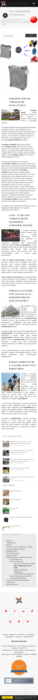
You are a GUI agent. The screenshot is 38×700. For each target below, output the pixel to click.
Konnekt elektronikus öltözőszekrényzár (21, 517)
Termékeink (30, 634)
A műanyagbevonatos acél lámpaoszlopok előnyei (22, 478)
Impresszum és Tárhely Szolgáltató (12, 654)
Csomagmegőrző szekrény (18, 578)
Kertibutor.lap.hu (7, 650)
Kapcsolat (18, 637)
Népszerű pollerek (11, 555)
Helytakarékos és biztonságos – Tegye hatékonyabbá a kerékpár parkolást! (21, 442)
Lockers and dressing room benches (21, 576)
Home (3, 19)
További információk (27, 698)
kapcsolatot (10, 429)
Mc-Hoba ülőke (14, 508)
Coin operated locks (16, 559)
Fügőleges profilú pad (16, 491)
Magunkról (12, 634)
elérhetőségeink (20, 352)
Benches (9, 541)
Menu (5, 15)
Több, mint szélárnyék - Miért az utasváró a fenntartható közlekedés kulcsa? (22, 460)
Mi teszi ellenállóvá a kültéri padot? (20, 468)
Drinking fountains (11, 551)
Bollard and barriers (12, 584)
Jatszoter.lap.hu (19, 652)
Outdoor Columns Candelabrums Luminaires (19, 547)
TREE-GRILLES (10, 582)
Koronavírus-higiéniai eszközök (15, 549)
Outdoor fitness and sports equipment (17, 580)
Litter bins (9, 545)
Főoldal (5, 634)
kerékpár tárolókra (10, 164)
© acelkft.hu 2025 (19, 690)
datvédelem (9, 637)
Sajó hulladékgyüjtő (15, 499)
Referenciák (21, 634)
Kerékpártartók (10, 543)
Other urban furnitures (13, 553)
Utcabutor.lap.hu (18, 650)
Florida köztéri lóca (15, 526)
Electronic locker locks (16, 561)
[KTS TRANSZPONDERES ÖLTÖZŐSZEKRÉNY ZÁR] (19, 77)
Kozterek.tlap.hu (29, 650)
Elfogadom (7, 697)
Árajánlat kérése (28, 637)
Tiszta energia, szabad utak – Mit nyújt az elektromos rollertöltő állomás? (21, 451)
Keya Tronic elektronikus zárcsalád (24, 563)
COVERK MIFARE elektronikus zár (24, 574)
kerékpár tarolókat (11, 199)
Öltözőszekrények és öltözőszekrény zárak (19, 557)
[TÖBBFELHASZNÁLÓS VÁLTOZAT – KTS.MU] (19, 51)
